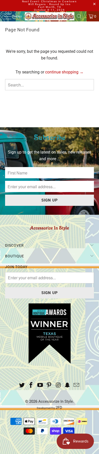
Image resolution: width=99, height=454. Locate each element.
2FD (59, 407)
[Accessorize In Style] (49, 16)
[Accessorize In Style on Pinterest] (49, 385)
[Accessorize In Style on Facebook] (31, 385)
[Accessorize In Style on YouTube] (40, 385)
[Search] (81, 16)
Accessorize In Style (55, 401)
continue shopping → (64, 72)
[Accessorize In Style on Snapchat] (67, 385)
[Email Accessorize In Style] (76, 385)
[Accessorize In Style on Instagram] (58, 385)
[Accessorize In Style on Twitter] (22, 385)
